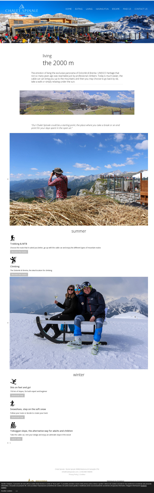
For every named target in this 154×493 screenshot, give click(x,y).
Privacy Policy (73, 474)
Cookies (82, 474)
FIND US (127, 9)
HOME (69, 9)
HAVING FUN (102, 9)
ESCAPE (115, 9)
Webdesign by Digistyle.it (115, 481)
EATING (78, 9)
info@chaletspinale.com (70, 472)
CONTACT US (141, 9)
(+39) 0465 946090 (86, 472)
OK (17, 491)
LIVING (89, 9)
